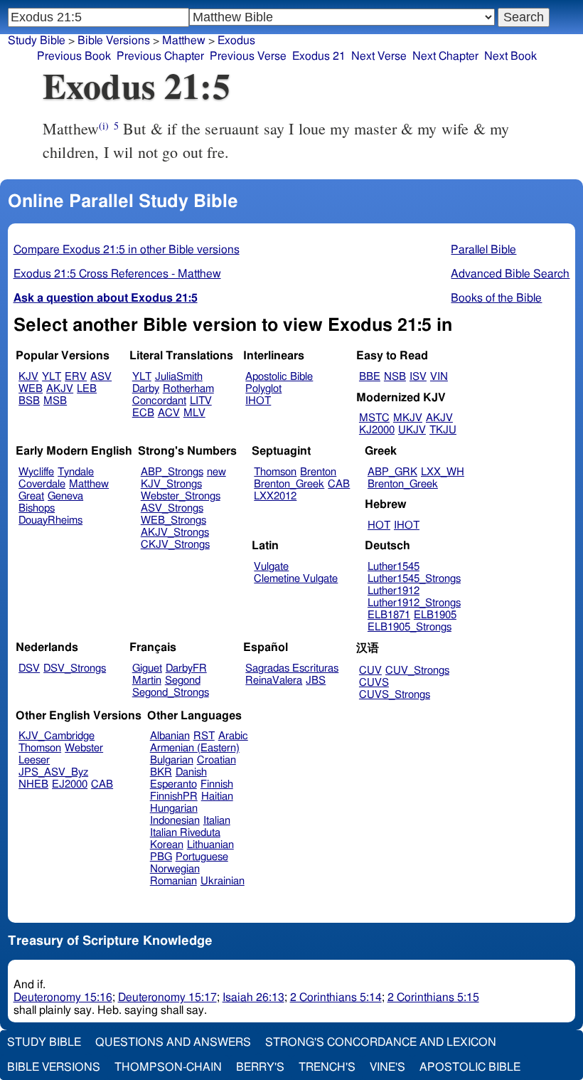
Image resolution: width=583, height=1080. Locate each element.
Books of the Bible (496, 298)
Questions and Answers (173, 1042)
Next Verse (379, 56)
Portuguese (202, 857)
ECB (143, 413)
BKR (161, 772)
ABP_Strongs (172, 472)
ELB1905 (435, 615)
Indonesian (175, 820)
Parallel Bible (483, 249)
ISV (418, 376)
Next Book (510, 56)
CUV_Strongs (417, 670)
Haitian (217, 796)
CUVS (374, 682)
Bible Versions (113, 40)
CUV (370, 670)
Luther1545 (393, 566)
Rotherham (188, 388)
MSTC (374, 418)
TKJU (442, 430)
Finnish (216, 784)
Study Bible (36, 40)
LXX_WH (442, 472)
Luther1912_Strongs (414, 603)
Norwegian (175, 869)
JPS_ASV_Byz (53, 772)
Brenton (318, 472)
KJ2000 (377, 430)
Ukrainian (222, 881)
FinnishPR (174, 796)
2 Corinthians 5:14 (336, 997)
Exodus (236, 40)
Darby (145, 388)
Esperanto (173, 784)
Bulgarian (171, 760)
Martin (146, 680)
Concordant (159, 401)
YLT (51, 376)
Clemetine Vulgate (296, 578)
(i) (104, 125)
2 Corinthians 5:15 (433, 997)
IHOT (258, 401)
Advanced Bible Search (510, 274)
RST (204, 736)
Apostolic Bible (469, 1067)
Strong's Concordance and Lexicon (380, 1042)
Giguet (147, 668)
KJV (28, 376)
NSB (395, 376)
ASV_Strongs (172, 508)
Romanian (173, 881)
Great (31, 496)
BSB (29, 401)
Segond (182, 680)
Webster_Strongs (180, 496)
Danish (191, 772)
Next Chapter (445, 56)
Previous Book (74, 56)
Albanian (170, 736)
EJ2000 (69, 784)
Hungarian (174, 808)
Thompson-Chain (168, 1067)
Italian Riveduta (185, 832)
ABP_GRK (392, 472)
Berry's (260, 1067)
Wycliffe (36, 472)
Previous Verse (248, 56)
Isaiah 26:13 (253, 997)
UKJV (412, 430)
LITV (201, 401)
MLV (194, 413)
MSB (55, 401)
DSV (29, 668)
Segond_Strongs (170, 692)
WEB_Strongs (173, 520)
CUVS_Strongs (394, 694)
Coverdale (41, 484)
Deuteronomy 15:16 (63, 997)
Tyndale (76, 472)
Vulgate (271, 566)
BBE (369, 376)
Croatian (216, 760)
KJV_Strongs (171, 484)
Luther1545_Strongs (414, 578)
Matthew (183, 40)
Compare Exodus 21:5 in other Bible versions (127, 249)
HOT (379, 525)
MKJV (407, 418)
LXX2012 (275, 496)
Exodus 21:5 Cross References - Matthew (117, 274)
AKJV (59, 388)
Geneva (65, 496)
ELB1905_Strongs (409, 627)
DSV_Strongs (74, 668)
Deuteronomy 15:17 (167, 997)
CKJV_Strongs (175, 544)
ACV (169, 413)
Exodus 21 (319, 56)
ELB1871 (389, 615)
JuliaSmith (179, 376)
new (216, 472)
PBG (161, 857)
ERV (76, 376)
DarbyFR (186, 668)
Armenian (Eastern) (195, 748)
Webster (84, 748)
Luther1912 (393, 591)
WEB (30, 388)
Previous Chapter (160, 56)
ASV (101, 376)
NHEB (33, 784)
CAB (339, 484)
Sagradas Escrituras (291, 668)
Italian (216, 820)
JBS (316, 680)
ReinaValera (273, 680)
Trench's (327, 1067)
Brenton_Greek (289, 484)
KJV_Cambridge (56, 736)
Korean (166, 845)
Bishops (36, 508)
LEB (87, 388)
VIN (439, 376)
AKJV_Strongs (175, 532)
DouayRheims (50, 520)
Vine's (387, 1067)
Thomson (275, 472)
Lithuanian (210, 845)
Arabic (233, 736)
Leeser (34, 760)
